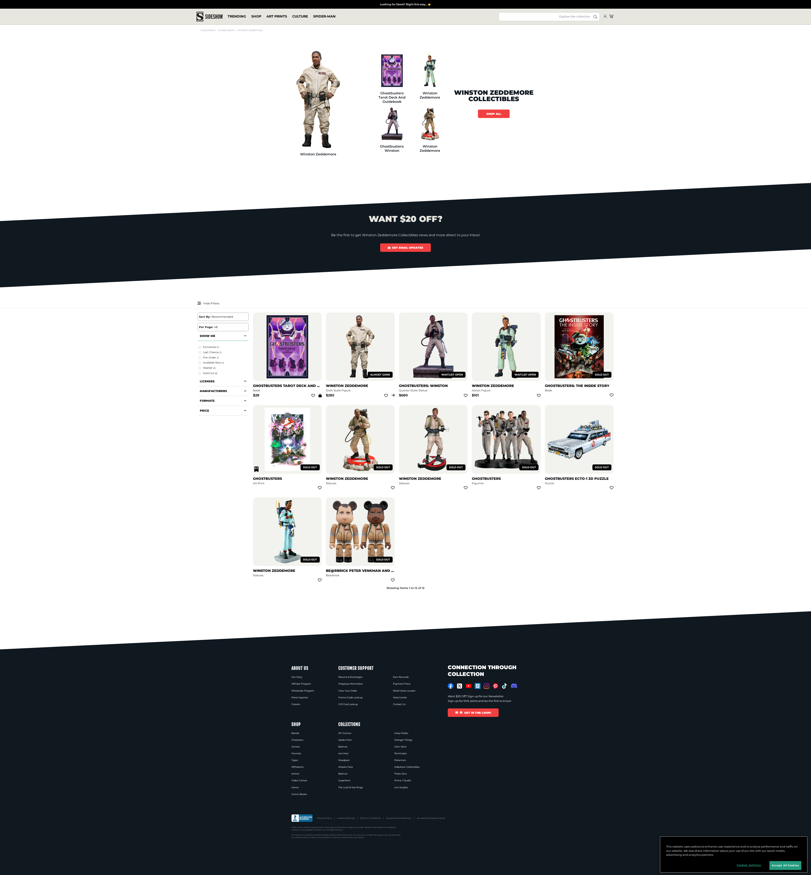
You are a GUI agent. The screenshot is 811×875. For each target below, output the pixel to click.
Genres (295, 746)
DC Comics (344, 733)
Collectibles (207, 30)
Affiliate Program (301, 683)
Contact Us (399, 704)
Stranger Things (403, 739)
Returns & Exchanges (350, 677)
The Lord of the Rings (350, 787)
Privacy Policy (324, 818)
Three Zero (400, 773)
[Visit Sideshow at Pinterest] (495, 686)
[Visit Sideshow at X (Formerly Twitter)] (460, 686)
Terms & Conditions (370, 818)
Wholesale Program (302, 690)
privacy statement (342, 837)
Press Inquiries (299, 697)
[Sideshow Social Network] (477, 686)
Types (294, 760)
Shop (256, 17)
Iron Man (343, 753)
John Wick (400, 746)
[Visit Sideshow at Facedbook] (450, 686)
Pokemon (400, 760)
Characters (297, 739)
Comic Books (299, 794)
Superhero (344, 780)
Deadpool (344, 760)
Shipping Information (350, 683)
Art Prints (277, 17)
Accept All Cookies (785, 865)
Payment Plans (401, 683)
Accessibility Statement (399, 818)
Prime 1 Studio (402, 780)
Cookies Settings (346, 818)
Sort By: (204, 316)
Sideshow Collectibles (406, 766)
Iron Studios (401, 787)
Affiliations (297, 766)
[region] (734, 854)
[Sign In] (605, 16)
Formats (296, 753)
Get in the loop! (477, 712)
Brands (295, 733)
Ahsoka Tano (345, 766)
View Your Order (347, 690)
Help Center (400, 697)
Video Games (299, 780)
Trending (237, 17)
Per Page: (206, 327)
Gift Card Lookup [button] (348, 704)
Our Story (296, 677)
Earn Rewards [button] (401, 677)
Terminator (400, 753)
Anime (295, 773)
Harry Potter (401, 733)
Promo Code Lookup (350, 697)
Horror (295, 787)
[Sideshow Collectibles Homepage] (209, 16)
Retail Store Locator (404, 690)
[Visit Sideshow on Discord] (513, 685)
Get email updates (407, 247)
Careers (295, 704)
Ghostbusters (226, 30)
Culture (300, 17)
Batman (342, 746)
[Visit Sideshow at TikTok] (504, 686)
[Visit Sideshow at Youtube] (468, 686)
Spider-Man (324, 17)
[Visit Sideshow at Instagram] (486, 686)
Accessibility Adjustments (431, 818)
